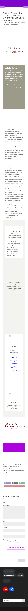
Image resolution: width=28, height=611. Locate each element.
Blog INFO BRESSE (9, 575)
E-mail (5, 527)
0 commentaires (14, 24)
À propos (6, 580)
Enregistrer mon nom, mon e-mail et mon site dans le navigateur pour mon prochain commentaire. (13, 541)
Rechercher (21, 560)
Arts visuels (6, 24)
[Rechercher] (23, 600)
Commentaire (6, 505)
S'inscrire (20, 575)
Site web (5, 534)
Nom (4, 521)
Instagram (14, 361)
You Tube (13, 367)
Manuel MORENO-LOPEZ (11, 22)
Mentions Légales (8, 571)
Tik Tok (14, 364)
